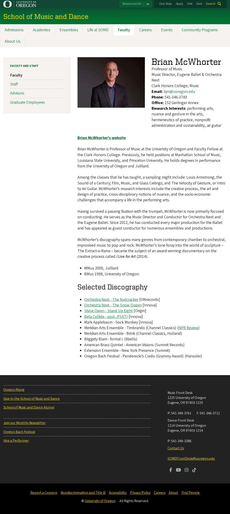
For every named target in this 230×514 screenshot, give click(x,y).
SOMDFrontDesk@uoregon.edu (191, 458)
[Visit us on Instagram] (186, 470)
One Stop (165, 4)
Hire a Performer (16, 440)
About (173, 492)
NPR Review (188, 328)
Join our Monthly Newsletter (24, 422)
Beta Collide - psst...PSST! (106, 316)
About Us (12, 41)
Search (210, 4)
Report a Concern (43, 492)
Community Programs (200, 30)
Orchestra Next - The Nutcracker (111, 299)
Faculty (124, 30)
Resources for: (132, 4)
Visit (189, 4)
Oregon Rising (13, 389)
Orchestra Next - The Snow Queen (113, 305)
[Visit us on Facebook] (171, 470)
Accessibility (118, 492)
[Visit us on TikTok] (194, 470)
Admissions (14, 30)
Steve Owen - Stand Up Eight (108, 311)
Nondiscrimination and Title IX (83, 492)
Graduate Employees (27, 102)
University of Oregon (100, 501)
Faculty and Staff (24, 66)
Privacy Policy (140, 492)
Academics (41, 30)
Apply (179, 4)
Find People (190, 492)
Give (199, 4)
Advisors (17, 93)
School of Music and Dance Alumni (28, 407)
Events (166, 30)
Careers (145, 30)
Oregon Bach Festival (19, 431)
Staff (14, 84)
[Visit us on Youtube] (178, 470)
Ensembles (69, 30)
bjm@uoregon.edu (179, 91)
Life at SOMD (97, 30)
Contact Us (176, 448)
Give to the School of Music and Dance (31, 398)
